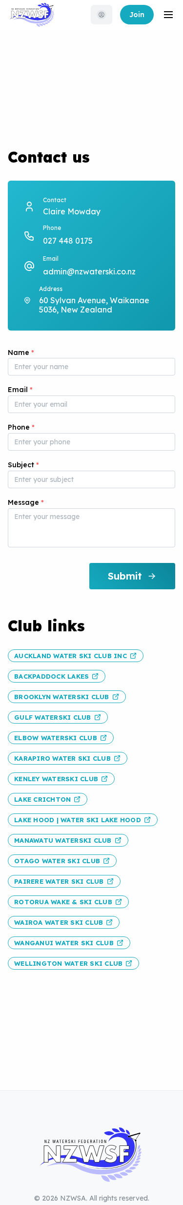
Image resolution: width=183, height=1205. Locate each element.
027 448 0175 (68, 241)
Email (20, 389)
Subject (23, 464)
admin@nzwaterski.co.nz (89, 271)
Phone (21, 427)
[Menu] (168, 14)
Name (21, 352)
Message (26, 502)
